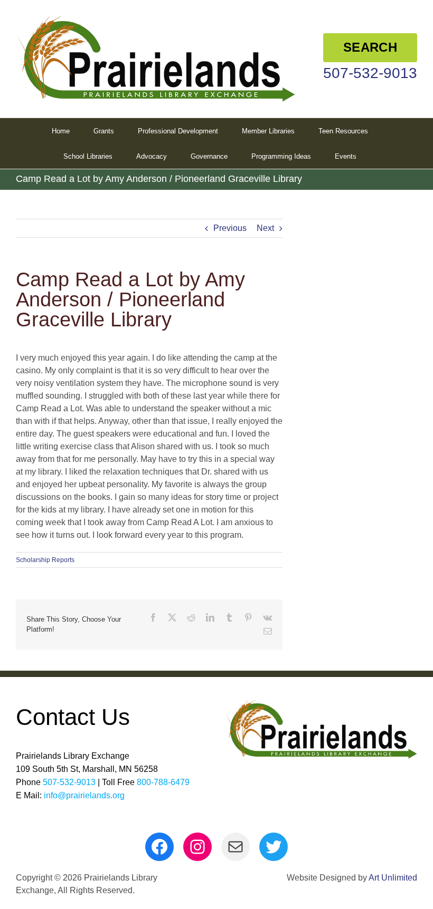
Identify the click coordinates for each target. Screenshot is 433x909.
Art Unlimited (393, 877)
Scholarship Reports (45, 560)
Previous (230, 228)
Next (265, 228)
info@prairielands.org (84, 795)
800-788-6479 (163, 782)
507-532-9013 (370, 73)
